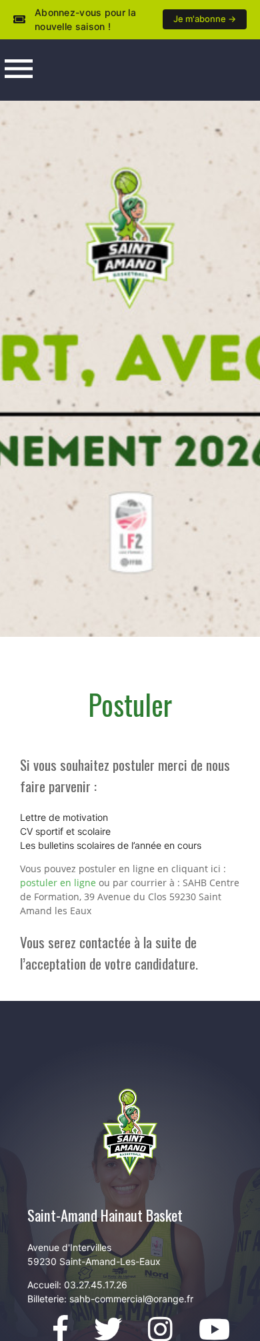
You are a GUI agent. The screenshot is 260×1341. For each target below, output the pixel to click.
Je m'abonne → (204, 18)
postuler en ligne (58, 882)
